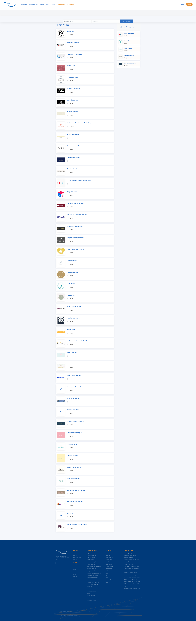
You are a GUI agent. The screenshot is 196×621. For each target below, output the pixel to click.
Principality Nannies (73, 398)
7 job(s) (71, 92)
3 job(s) (71, 115)
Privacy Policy (75, 559)
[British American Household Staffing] (61, 125)
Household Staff (109, 568)
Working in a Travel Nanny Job (130, 572)
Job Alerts (75, 576)
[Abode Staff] (61, 68)
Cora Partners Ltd (73, 146)
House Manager (109, 564)
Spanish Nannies (72, 455)
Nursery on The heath (74, 387)
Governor (108, 582)
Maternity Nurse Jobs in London (94, 573)
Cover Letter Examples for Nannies (131, 566)
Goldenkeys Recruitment (75, 226)
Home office (71, 283)
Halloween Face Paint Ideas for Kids (131, 584)
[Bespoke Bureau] (61, 102)
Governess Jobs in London (92, 575)
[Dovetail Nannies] (61, 171)
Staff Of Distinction (73, 478)
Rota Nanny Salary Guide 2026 (130, 553)
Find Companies (126, 21)
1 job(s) (71, 172)
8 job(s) (71, 46)
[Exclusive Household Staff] (61, 205)
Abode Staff (71, 65)
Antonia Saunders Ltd (74, 88)
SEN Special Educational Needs (112, 580)
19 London (70, 31)
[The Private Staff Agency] (61, 504)
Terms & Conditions (77, 557)
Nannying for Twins (128, 562)
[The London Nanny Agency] (61, 492)
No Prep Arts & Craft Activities (130, 579)
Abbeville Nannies (73, 42)
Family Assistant (109, 571)
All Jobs (88, 553)
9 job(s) (71, 149)
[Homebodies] (61, 297)
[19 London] (61, 33)
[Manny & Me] (61, 332)
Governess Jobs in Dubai (92, 577)
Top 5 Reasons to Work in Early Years (132, 577)
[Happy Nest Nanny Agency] (61, 251)
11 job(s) (71, 126)
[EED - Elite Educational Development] (61, 183)
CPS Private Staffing (73, 157)
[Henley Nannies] (61, 263)
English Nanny (72, 192)
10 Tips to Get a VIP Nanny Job (130, 575)
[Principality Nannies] (61, 401)
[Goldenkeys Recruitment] (61, 228)
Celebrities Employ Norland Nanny (131, 559)
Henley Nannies (72, 260)
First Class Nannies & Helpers (77, 215)
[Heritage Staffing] (61, 274)
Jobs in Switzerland (91, 595)
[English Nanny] (61, 194)
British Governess (73, 134)
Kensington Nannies (73, 318)
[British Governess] (61, 137)
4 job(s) (71, 80)
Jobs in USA (89, 598)
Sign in (182, 4)
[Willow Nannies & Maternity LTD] (61, 527)
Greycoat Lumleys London (75, 237)
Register (74, 574)
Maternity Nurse (109, 557)
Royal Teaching (72, 444)
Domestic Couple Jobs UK (92, 580)
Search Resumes (76, 567)
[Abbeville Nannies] (61, 45)
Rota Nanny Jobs (90, 559)
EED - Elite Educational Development (79, 180)
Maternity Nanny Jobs (91, 568)
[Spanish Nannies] (61, 458)
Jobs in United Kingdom (92, 600)
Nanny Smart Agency (74, 375)
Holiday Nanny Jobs (91, 564)
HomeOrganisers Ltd (74, 306)
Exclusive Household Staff (75, 203)
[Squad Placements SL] (61, 469)
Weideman (70, 513)
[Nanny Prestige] (61, 366)
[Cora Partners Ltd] (61, 148)
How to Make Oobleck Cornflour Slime (132, 588)
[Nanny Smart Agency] (61, 378)
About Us (75, 555)
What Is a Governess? (128, 557)
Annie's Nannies (72, 77)
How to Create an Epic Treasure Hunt (132, 581)
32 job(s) (71, 184)
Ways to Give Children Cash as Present (132, 586)
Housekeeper (108, 562)
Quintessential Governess (75, 421)
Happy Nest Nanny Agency (76, 249)
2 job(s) (71, 57)
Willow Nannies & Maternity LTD (77, 524)
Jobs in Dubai (90, 586)
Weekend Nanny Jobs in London (94, 566)
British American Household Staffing (79, 123)
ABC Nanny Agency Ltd (74, 54)
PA (106, 575)
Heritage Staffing (72, 272)
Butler (107, 573)
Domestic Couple (109, 566)
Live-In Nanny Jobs (91, 557)
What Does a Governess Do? (130, 555)
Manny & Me (71, 329)
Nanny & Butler (72, 352)
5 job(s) (71, 103)
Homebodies (71, 295)
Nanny (107, 553)
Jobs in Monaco (90, 589)
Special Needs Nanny (128, 564)
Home (74, 553)
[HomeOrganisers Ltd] (61, 309)
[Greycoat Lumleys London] (61, 240)
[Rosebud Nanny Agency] (61, 435)
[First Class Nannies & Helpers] (61, 217)
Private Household (73, 410)
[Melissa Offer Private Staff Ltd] (61, 343)
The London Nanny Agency (76, 490)
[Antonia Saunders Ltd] (61, 91)
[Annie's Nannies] (61, 79)
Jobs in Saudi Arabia (91, 591)
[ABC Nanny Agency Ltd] (61, 56)
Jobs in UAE (89, 593)
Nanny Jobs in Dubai (91, 571)
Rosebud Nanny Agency (75, 433)
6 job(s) (71, 34)
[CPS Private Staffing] (61, 160)
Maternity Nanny (109, 559)
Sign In (74, 569)
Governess (108, 555)
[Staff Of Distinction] (61, 481)
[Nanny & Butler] (61, 355)
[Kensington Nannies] (61, 320)
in (59, 563)
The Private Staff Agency (75, 501)
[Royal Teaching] (61, 446)
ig (62, 563)
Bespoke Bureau (72, 100)
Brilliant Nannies (72, 111)
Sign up (189, 4)
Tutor (107, 577)
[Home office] (61, 286)
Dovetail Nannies (72, 169)
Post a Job (75, 564)
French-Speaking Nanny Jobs (93, 582)
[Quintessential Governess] (61, 423)
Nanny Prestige (72, 364)
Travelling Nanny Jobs (91, 562)
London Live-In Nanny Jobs (92, 584)
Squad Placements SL (74, 467)
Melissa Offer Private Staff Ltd (77, 341)
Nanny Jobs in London (91, 555)
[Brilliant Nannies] (61, 114)
